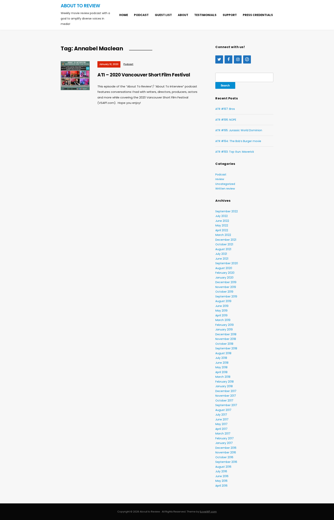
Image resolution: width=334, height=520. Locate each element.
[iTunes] (247, 59)
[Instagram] (238, 59)
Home (123, 15)
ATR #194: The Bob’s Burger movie (238, 141)
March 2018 (222, 377)
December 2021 (225, 240)
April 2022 (221, 230)
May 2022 (221, 225)
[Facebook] (228, 59)
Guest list (163, 15)
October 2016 (224, 457)
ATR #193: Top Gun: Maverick (234, 152)
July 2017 (221, 415)
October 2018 (224, 344)
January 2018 (224, 386)
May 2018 (221, 367)
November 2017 (225, 396)
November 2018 (225, 339)
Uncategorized (225, 184)
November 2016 (225, 452)
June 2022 (222, 221)
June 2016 (221, 476)
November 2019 (225, 287)
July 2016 (221, 471)
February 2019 (224, 325)
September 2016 (226, 462)
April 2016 (221, 486)
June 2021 (221, 259)
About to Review (80, 6)
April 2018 (221, 372)
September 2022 (226, 211)
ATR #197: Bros (225, 109)
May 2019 (221, 311)
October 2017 (224, 400)
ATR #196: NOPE (225, 120)
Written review (225, 189)
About (183, 15)
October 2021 (224, 244)
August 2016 (223, 467)
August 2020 (223, 268)
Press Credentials (258, 15)
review (219, 179)
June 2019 (221, 306)
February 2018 (224, 382)
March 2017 (222, 433)
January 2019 (224, 329)
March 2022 (223, 235)
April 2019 (221, 315)
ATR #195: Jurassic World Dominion (238, 130)
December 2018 (225, 334)
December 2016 (225, 448)
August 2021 (223, 249)
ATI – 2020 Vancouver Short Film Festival (143, 75)
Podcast (141, 15)
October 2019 (224, 292)
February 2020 (224, 273)
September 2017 (226, 405)
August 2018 (223, 353)
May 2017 (221, 424)
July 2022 (221, 216)
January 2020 (224, 277)
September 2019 (226, 296)
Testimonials (205, 15)
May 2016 (221, 481)
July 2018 (221, 358)
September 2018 (226, 348)
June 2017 (221, 419)
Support (230, 15)
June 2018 (221, 363)
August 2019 (223, 301)
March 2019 (222, 320)
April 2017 (221, 429)
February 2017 (224, 438)
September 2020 (226, 263)
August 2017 (223, 410)
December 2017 (225, 391)
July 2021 (221, 254)
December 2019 (225, 282)
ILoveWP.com (208, 511)
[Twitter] (219, 59)
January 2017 (224, 443)
